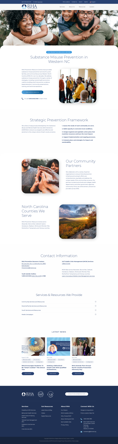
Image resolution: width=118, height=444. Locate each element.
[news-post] (33, 346)
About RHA (65, 406)
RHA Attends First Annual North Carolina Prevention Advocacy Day (81, 367)
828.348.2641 (25, 265)
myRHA (72, 438)
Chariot (68, 438)
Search (80, 1)
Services (62, 7)
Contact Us (74, 1)
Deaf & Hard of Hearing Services (28, 416)
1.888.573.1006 (66, 263)
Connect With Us (87, 406)
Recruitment (61, 359)
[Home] (29, 6)
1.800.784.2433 (36, 276)
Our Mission (64, 410)
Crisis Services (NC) (27, 429)
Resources (82, 7)
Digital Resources (46, 416)
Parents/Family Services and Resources (34, 306)
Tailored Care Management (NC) (29, 421)
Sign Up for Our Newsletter (76, 394)
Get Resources (47, 406)
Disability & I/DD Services (29, 410)
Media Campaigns (27, 314)
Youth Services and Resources (31, 310)
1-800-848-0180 (27, 1)
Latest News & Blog (46, 410)
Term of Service (72, 441)
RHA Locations (66, 1)
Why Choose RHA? (66, 416)
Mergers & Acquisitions (87, 410)
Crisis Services (36, 359)
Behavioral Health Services (29, 413)
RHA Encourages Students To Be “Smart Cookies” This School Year (33, 367)
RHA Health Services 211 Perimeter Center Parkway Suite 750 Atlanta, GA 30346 (89, 425)
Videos (43, 413)
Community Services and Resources (33, 302)
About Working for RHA (67, 419)
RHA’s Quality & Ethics (67, 413)
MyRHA (86, 1)
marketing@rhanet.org (89, 431)
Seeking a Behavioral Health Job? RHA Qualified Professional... (56, 367)
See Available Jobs (66, 422)
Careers (92, 7)
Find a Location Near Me (87, 413)
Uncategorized (39, 361)
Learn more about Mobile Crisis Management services (78, 276)
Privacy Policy (65, 425)
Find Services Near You (32, 92)
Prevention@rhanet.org (29, 268)
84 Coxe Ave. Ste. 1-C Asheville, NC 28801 (34, 263)
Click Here (40, 1)
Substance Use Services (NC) (28, 425)
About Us (72, 7)
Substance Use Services (28, 361)
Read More (28, 373)
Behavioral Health (27, 359)
